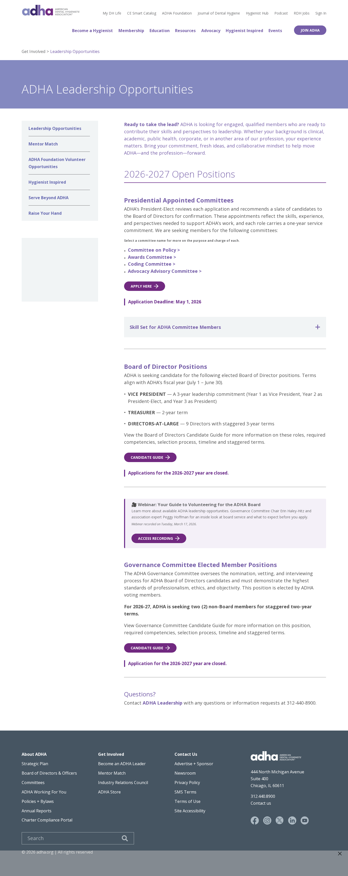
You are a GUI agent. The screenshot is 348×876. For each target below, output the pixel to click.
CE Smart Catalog (141, 13)
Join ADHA (310, 30)
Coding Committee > (151, 264)
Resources (185, 30)
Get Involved (33, 51)
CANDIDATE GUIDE (147, 457)
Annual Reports (36, 811)
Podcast (281, 13)
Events (275, 30)
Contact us (261, 803)
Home (51, 10)
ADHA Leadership (162, 703)
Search (125, 838)
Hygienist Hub (257, 13)
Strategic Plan (35, 763)
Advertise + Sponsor (194, 763)
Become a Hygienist (92, 30)
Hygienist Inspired (244, 30)
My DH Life (112, 13)
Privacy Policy (187, 782)
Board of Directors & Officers (49, 773)
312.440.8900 (263, 796)
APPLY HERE (141, 286)
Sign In (320, 13)
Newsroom (185, 773)
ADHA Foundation (177, 13)
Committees (33, 782)
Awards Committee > (152, 257)
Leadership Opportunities (75, 51)
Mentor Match (43, 144)
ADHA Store (109, 792)
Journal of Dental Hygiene (219, 13)
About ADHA (34, 754)
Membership (131, 30)
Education (160, 30)
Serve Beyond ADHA (49, 197)
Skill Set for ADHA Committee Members (175, 327)
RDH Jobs (302, 13)
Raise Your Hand (45, 213)
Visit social (255, 820)
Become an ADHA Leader (122, 763)
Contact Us (186, 754)
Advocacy (210, 30)
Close (340, 854)
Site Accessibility (190, 811)
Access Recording (155, 538)
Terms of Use (187, 801)
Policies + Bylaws (38, 801)
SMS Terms (185, 792)
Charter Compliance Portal (47, 820)
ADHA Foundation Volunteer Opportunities (57, 163)
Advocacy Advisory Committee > (165, 271)
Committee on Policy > (154, 250)
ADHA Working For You (44, 792)
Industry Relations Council (123, 782)
